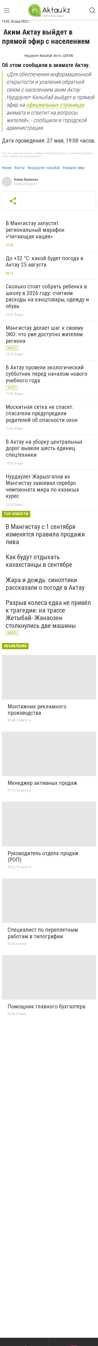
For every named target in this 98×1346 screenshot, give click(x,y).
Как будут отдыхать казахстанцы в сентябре (39, 560)
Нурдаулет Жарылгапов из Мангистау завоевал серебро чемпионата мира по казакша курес (42, 486)
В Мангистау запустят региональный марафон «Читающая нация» (35, 230)
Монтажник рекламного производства (37, 709)
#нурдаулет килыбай (44, 168)
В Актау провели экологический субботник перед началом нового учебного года (46, 374)
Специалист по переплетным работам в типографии (43, 933)
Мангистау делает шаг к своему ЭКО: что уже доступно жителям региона (44, 334)
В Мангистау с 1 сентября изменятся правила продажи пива (45, 534)
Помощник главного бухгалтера (46, 1006)
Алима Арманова (26, 179)
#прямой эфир (74, 168)
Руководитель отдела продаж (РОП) (43, 856)
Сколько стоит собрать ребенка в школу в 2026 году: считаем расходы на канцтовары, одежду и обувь (47, 296)
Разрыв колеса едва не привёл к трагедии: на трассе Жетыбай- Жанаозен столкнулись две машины (48, 614)
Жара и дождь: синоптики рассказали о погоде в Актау (45, 583)
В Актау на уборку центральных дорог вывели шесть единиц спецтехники (44, 448)
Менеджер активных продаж (42, 783)
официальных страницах (55, 105)
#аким (6, 168)
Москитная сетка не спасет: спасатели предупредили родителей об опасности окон (42, 413)
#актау (19, 168)
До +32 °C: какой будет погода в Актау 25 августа (44, 261)
